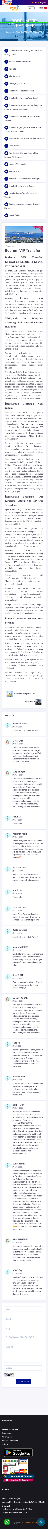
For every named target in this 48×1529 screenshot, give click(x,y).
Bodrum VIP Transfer (18, 164)
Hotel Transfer (15, 146)
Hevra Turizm (31, 1523)
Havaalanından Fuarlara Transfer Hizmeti (26, 138)
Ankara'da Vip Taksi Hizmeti (21, 62)
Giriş (35, 3)
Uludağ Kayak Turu (17, 83)
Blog (18, 32)
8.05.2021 (11, 246)
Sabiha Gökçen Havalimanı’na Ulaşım (24, 179)
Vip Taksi (13, 69)
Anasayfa (10, 32)
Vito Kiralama (14, 76)
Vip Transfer (14, 171)
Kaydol (43, 3)
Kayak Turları (14, 215)
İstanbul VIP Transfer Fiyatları (21, 91)
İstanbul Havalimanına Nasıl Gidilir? (23, 98)
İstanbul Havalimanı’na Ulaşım (21, 186)
